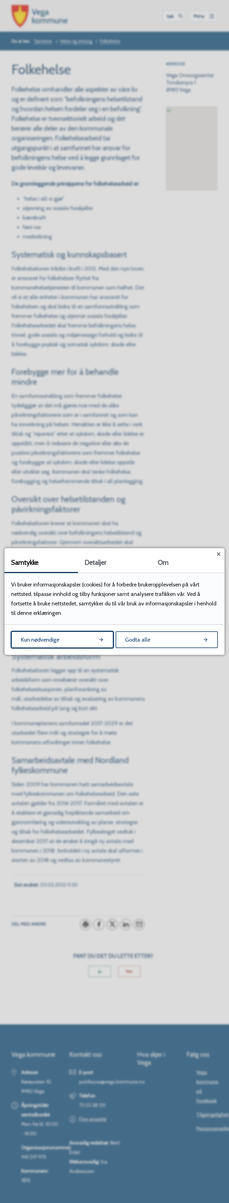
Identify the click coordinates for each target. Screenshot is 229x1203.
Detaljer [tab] (95, 562)
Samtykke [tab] (25, 562)
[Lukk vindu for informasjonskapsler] (218, 554)
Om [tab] (163, 562)
